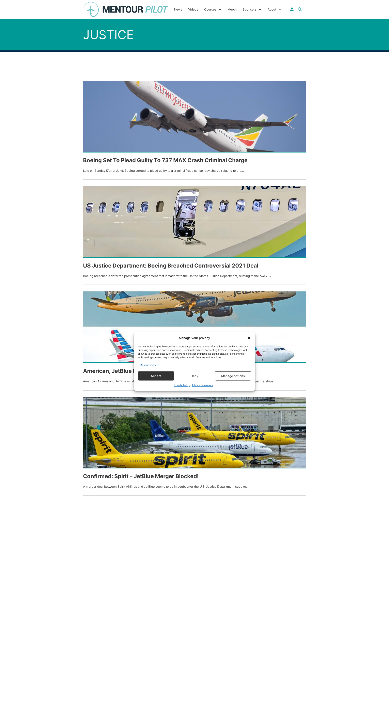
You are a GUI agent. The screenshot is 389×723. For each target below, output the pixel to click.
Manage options (233, 376)
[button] (249, 338)
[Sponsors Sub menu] (260, 9)
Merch (232, 9)
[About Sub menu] (279, 9)
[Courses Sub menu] (219, 9)
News (178, 9)
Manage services (149, 364)
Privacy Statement (202, 385)
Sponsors (249, 9)
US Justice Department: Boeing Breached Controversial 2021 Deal (170, 265)
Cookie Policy (182, 385)
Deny (194, 376)
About (272, 9)
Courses (210, 9)
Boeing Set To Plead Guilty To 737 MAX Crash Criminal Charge (165, 160)
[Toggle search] (300, 9)
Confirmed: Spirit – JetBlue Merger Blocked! (141, 476)
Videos (193, 9)
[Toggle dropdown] (292, 9)
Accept (156, 376)
